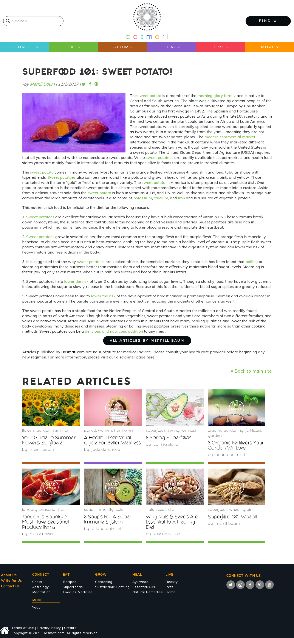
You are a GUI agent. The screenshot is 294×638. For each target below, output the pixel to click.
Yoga (36, 607)
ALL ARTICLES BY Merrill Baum (147, 341)
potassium (142, 197)
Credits (70, 628)
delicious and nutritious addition (114, 331)
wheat (235, 510)
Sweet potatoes (62, 177)
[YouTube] (269, 584)
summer (60, 431)
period (90, 431)
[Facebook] (250, 584)
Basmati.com (73, 351)
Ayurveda (140, 582)
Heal (170, 47)
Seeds (161, 510)
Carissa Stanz (166, 445)
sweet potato (149, 95)
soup (89, 510)
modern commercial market (229, 136)
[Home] (147, 20)
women (105, 431)
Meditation (41, 592)
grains (249, 510)
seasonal (47, 510)
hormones (123, 431)
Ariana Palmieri (230, 455)
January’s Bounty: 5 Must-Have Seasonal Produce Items (45, 522)
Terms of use (22, 628)
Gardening (103, 582)
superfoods (156, 431)
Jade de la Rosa (106, 450)
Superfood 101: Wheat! (232, 517)
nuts (150, 510)
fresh (62, 510)
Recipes (69, 582)
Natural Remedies (147, 592)
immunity (105, 510)
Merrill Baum (42, 84)
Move (268, 47)
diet (171, 510)
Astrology (40, 587)
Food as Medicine (78, 592)
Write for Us (11, 580)
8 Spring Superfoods (169, 438)
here (151, 357)
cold (120, 510)
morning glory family (216, 95)
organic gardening (226, 431)
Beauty (172, 582)
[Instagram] (240, 584)
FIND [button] (266, 21)
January (29, 510)
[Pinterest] (259, 584)
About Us (9, 575)
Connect (23, 47)
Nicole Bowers (43, 534)
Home (171, 592)
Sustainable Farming (112, 587)
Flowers (28, 431)
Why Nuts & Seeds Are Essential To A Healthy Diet (172, 522)
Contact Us (10, 586)
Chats (37, 582)
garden (44, 431)
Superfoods (73, 587)
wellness (189, 431)
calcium (161, 197)
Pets (170, 587)
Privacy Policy (49, 628)
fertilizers (253, 431)
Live (219, 47)
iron (181, 197)
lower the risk (76, 281)
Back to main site (252, 371)
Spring (173, 431)
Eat (72, 47)
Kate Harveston (167, 534)
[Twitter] (230, 584)
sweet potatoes (159, 157)
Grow (121, 47)
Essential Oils (143, 587)
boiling (252, 261)
